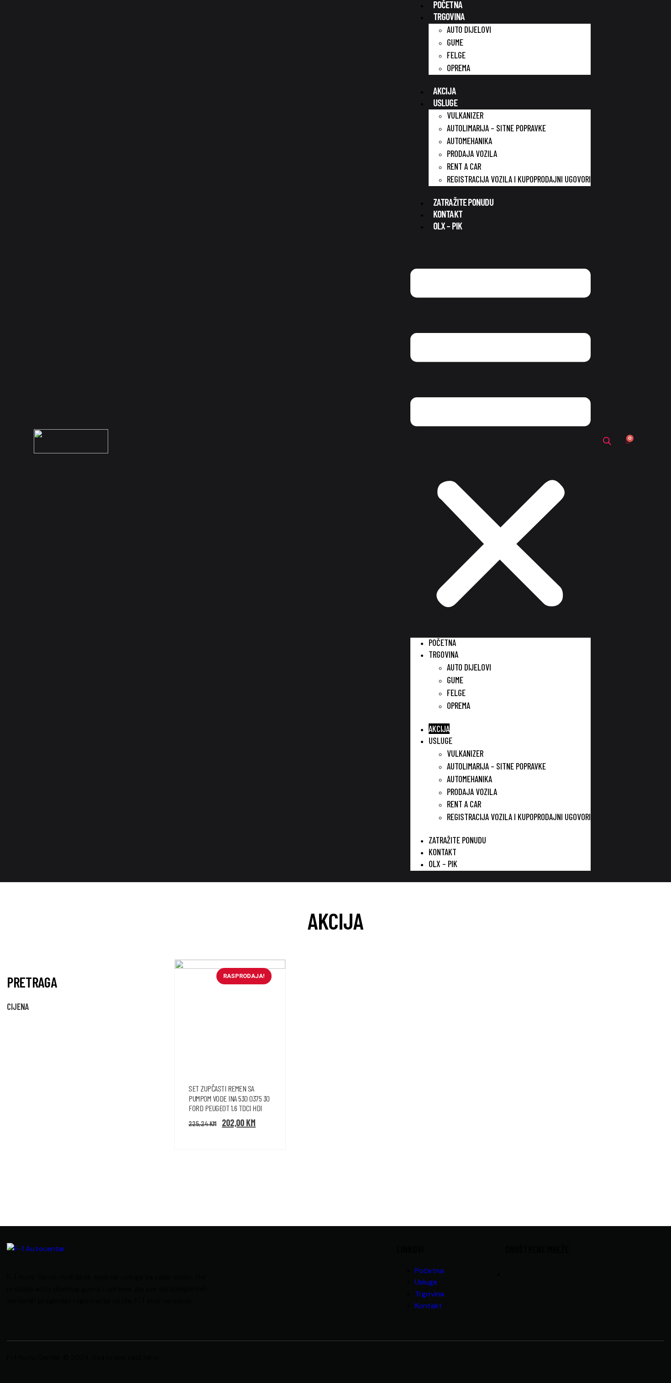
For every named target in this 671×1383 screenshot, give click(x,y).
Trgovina (449, 16)
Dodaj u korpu (267, 1033)
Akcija (444, 90)
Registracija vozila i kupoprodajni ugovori (519, 179)
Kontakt (447, 213)
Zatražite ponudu (463, 202)
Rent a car (464, 166)
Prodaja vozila (472, 153)
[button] (500, 441)
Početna (442, 642)
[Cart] (627, 441)
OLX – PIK (447, 225)
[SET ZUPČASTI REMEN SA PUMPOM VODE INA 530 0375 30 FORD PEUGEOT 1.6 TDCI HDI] (267, 996)
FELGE (456, 55)
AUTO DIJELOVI (469, 29)
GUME (455, 42)
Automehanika (469, 140)
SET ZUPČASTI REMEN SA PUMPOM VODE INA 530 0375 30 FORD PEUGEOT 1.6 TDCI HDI (229, 1098)
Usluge (445, 102)
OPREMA (458, 67)
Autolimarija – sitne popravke (496, 128)
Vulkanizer (465, 115)
